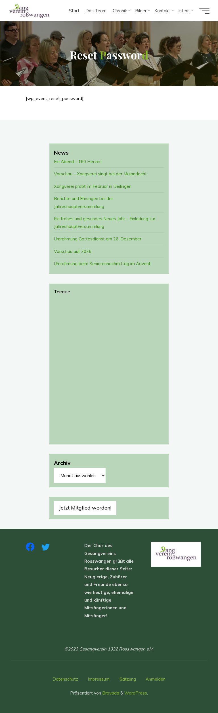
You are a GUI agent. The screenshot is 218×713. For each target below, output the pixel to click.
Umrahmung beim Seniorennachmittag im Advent (102, 263)
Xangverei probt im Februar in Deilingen (92, 186)
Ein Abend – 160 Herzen (78, 161)
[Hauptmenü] (204, 11)
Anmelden (155, 679)
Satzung (128, 679)
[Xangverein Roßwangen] (29, 10)
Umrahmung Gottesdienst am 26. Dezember (97, 239)
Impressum (99, 679)
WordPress (135, 693)
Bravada (110, 693)
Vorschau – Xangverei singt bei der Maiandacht (100, 173)
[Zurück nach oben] (195, 690)
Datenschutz (65, 679)
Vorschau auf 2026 (72, 251)
